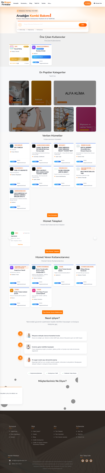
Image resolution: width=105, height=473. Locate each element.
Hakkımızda (14, 431)
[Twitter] (91, 461)
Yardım (43, 3)
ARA (82, 25)
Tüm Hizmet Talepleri (52, 251)
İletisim (13, 437)
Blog (30, 3)
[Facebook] (83, 461)
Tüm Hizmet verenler (61, 437)
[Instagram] (87, 461)
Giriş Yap (80, 431)
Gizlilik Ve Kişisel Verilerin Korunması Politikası (40, 443)
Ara (49, 3)
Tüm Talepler (59, 431)
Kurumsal (23, 3)
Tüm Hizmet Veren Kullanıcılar (52, 312)
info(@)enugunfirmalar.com (19, 460)
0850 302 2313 (16, 464)
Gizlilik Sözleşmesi (38, 440)
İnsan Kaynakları (15, 434)
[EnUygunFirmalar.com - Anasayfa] (6, 3)
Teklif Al (37, 3)
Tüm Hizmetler (52, 215)
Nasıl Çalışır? (36, 431)
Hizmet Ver (81, 437)
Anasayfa (15, 3)
